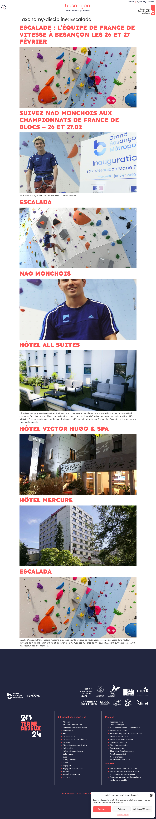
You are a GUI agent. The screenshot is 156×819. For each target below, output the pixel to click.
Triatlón (66, 771)
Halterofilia (68, 748)
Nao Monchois (45, 273)
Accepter (102, 809)
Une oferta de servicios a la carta (123, 768)
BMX (65, 733)
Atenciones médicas (118, 730)
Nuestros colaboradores (120, 759)
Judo (65, 757)
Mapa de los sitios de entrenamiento (125, 727)
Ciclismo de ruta (69, 736)
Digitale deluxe (78, 794)
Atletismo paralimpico (72, 724)
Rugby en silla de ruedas (73, 768)
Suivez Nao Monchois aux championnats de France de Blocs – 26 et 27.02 (69, 120)
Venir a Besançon (117, 724)
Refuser (121, 809)
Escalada (36, 202)
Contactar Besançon (118, 742)
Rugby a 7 (67, 765)
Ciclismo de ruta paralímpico (75, 739)
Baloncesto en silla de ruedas (75, 727)
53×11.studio (89, 794)
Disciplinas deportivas (119, 745)
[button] (151, 795)
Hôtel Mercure (46, 500)
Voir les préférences (142, 809)
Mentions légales (123, 815)
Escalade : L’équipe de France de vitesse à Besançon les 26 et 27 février (77, 34)
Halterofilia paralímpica (73, 751)
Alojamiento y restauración (121, 739)
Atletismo (67, 722)
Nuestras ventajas (117, 748)
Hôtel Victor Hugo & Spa (64, 428)
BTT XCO (66, 777)
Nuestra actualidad (118, 754)
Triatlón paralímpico (71, 774)
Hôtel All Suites (50, 344)
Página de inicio (116, 722)
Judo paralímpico (70, 759)
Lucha (65, 762)
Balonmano (68, 754)
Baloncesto (68, 730)
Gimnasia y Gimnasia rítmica (75, 745)
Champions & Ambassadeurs (122, 751)
